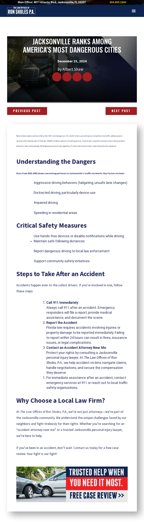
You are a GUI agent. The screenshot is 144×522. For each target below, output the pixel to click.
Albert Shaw (72, 69)
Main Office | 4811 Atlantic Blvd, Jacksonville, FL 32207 (52, 2)
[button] (134, 11)
